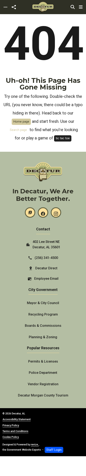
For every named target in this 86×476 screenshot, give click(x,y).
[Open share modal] (14, 7)
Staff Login (54, 450)
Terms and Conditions (15, 431)
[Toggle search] (72, 7)
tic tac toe (63, 138)
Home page (21, 121)
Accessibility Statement (17, 419)
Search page (18, 130)
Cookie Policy (11, 437)
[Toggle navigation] (5, 7)
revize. (35, 444)
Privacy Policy (11, 425)
